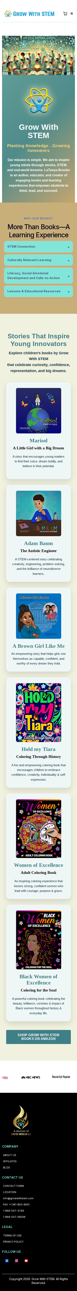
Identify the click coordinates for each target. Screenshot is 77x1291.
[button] (71, 13)
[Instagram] (16, 1261)
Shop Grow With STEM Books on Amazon (38, 1036)
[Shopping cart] (65, 14)
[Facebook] (7, 1261)
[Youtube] (26, 1261)
